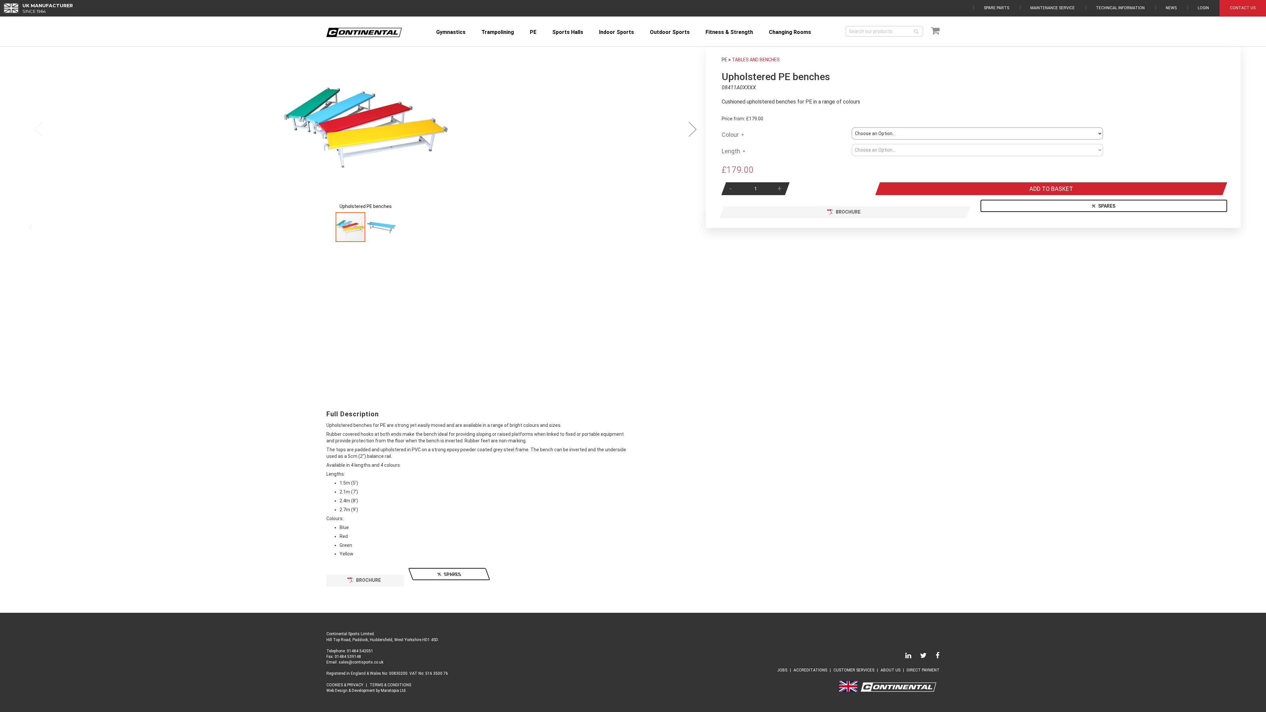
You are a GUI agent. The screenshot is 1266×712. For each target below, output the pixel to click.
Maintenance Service (1052, 8)
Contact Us (1242, 8)
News (1171, 8)
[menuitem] (450, 32)
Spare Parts (996, 8)
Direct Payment (923, 670)
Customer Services (853, 670)
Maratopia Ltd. (394, 690)
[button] (692, 129)
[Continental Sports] (364, 32)
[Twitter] (919, 656)
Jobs (782, 670)
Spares (1107, 206)
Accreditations (810, 670)
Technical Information (1120, 8)
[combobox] (884, 31)
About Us (890, 670)
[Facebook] (934, 656)
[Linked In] (904, 656)
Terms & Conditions (390, 685)
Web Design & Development (350, 690)
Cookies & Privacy (344, 685)
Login (1203, 8)
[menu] (636, 32)
